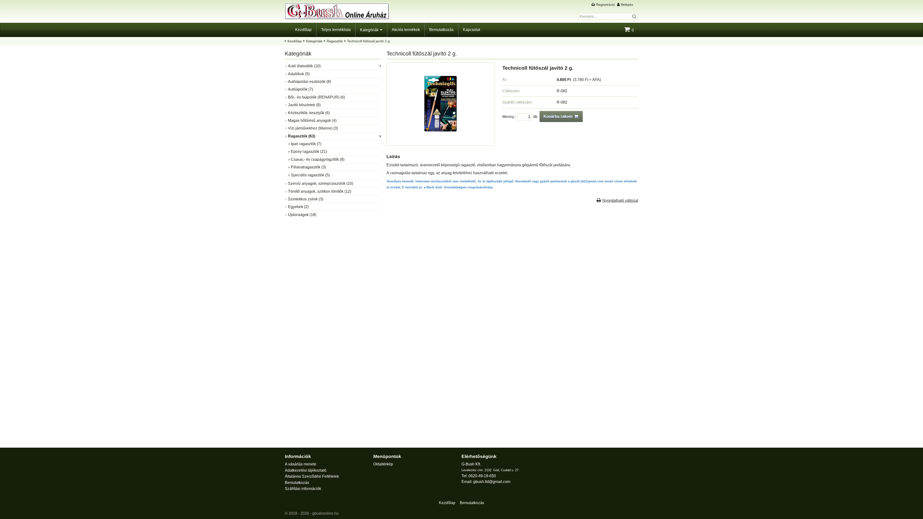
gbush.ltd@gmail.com (491, 482)
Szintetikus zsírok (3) (305, 199)
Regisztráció (605, 4)
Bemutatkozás (441, 30)
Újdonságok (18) (302, 215)
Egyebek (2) (298, 207)
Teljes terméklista (336, 30)
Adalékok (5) (299, 74)
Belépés (627, 4)
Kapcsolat (471, 30)
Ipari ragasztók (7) (306, 144)
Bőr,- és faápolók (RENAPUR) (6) (316, 97)
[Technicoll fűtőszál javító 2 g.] (440, 141)
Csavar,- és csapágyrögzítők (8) (317, 159)
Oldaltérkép (383, 464)
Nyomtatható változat (620, 200)
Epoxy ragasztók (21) (309, 151)
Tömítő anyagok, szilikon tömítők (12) (319, 191)
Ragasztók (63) (301, 136)
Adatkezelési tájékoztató (305, 470)
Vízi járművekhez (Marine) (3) (313, 128)
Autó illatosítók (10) (304, 66)
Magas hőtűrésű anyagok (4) (312, 120)
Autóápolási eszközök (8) (309, 82)
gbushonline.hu (325, 513)
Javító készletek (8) (304, 105)
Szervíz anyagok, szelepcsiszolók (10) (320, 183)
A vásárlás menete (300, 464)
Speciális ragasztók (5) (310, 175)
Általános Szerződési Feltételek (312, 476)
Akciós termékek (406, 30)
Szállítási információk (303, 489)
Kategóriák (369, 30)
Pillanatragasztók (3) (308, 167)
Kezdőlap (303, 30)
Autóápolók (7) (300, 89)
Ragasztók (335, 41)
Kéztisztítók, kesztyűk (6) (309, 113)
